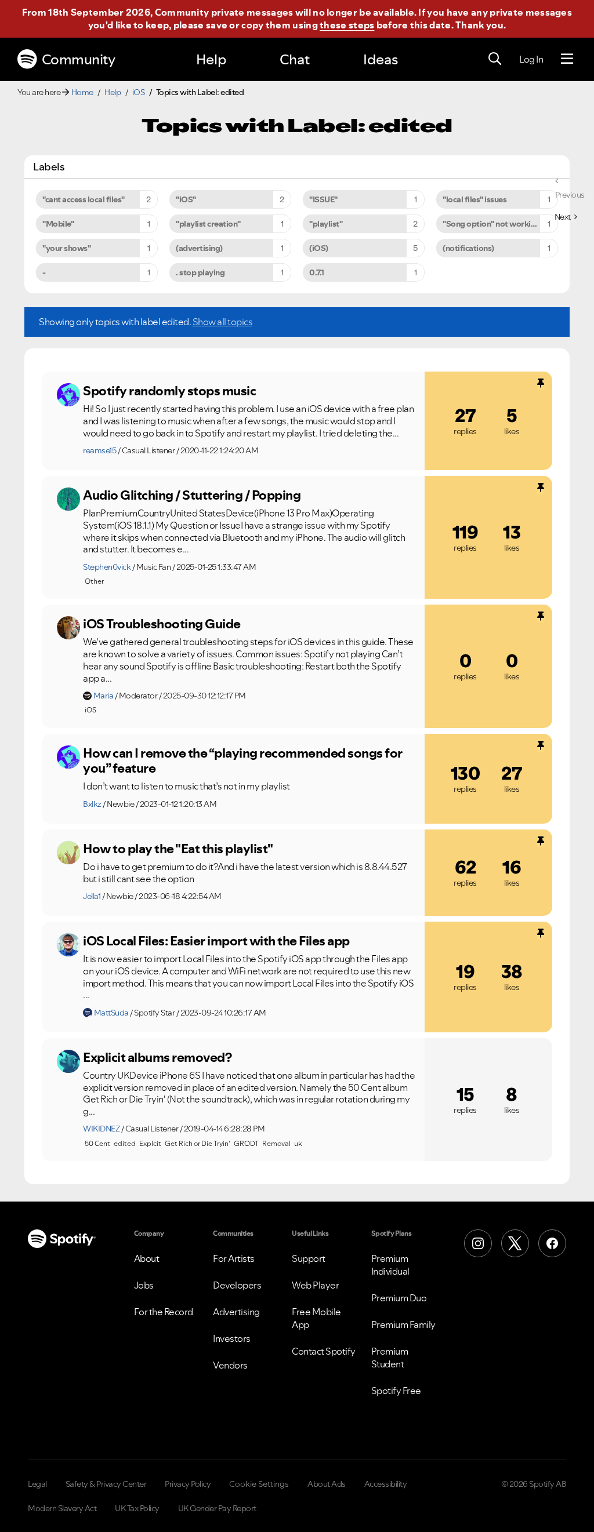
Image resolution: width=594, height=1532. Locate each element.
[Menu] (567, 59)
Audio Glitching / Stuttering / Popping (191, 495)
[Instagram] (478, 1243)
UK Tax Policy (137, 1508)
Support (308, 1258)
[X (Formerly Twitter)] (515, 1243)
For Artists (234, 1258)
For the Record (163, 1311)
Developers (237, 1285)
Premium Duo (399, 1297)
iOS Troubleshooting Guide (162, 623)
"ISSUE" (323, 199)
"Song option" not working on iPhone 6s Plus (500, 224)
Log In (531, 59)
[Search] (495, 59)
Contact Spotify (324, 1351)
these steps (347, 25)
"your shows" (66, 248)
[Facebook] (552, 1243)
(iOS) (318, 248)
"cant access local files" (83, 199)
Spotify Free (396, 1390)
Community (78, 59)
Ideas (380, 59)
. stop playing (200, 272)
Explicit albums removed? (157, 1057)
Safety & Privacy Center (106, 1484)
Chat (295, 59)
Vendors (230, 1365)
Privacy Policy (188, 1484)
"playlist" (325, 224)
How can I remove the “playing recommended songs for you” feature (243, 760)
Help (211, 59)
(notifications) (468, 248)
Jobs (144, 1285)
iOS (138, 92)
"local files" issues (474, 199)
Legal (37, 1484)
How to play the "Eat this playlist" (178, 848)
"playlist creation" (208, 224)
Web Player (315, 1285)
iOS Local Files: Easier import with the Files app (216, 940)
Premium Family (403, 1324)
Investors (232, 1338)
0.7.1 (316, 272)
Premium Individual (390, 1265)
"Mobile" (58, 224)
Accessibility (385, 1484)
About (147, 1258)
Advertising (236, 1311)
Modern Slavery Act (62, 1508)
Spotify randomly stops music (169, 390)
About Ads (326, 1484)
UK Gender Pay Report (217, 1508)
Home (82, 92)
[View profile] (68, 394)
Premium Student (389, 1357)
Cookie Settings (259, 1484)
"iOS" (186, 199)
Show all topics (223, 321)
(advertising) (199, 248)
